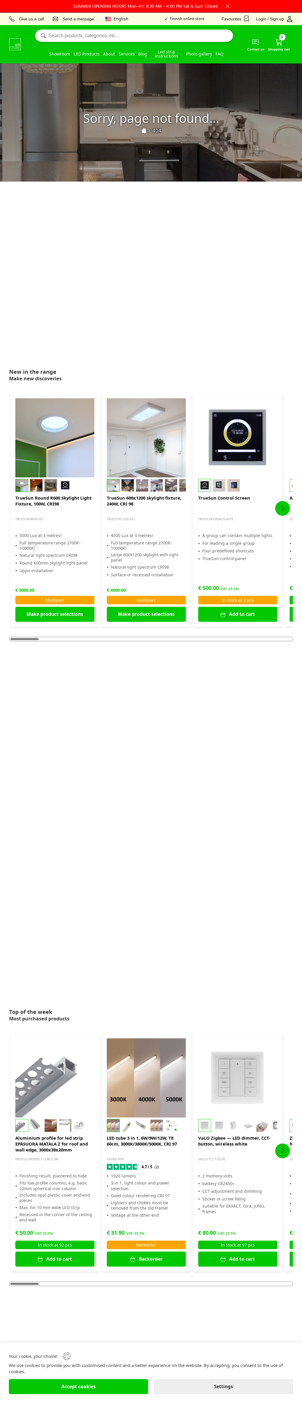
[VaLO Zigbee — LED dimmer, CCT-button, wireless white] (237, 1077)
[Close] (227, 6)
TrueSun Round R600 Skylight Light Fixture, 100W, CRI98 (53, 501)
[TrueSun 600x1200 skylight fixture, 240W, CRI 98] (146, 437)
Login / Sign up (270, 19)
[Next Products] (282, 508)
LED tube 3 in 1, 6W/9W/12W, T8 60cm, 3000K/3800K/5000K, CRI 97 (142, 1141)
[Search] (134, 36)
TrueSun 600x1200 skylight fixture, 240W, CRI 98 (144, 501)
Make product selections (55, 614)
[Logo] (15, 44)
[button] (54, 485)
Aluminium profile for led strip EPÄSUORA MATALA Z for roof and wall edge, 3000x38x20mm (51, 1144)
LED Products (87, 54)
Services (127, 54)
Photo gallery (199, 54)
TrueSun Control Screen (224, 498)
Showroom (59, 54)
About (109, 54)
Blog (142, 54)
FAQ (220, 54)
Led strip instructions (166, 54)
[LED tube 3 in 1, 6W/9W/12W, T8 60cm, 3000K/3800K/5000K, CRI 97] (146, 1077)
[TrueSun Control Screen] (237, 437)
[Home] (144, 130)
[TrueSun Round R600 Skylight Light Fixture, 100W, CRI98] (54, 437)
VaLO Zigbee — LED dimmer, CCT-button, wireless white (234, 1141)
